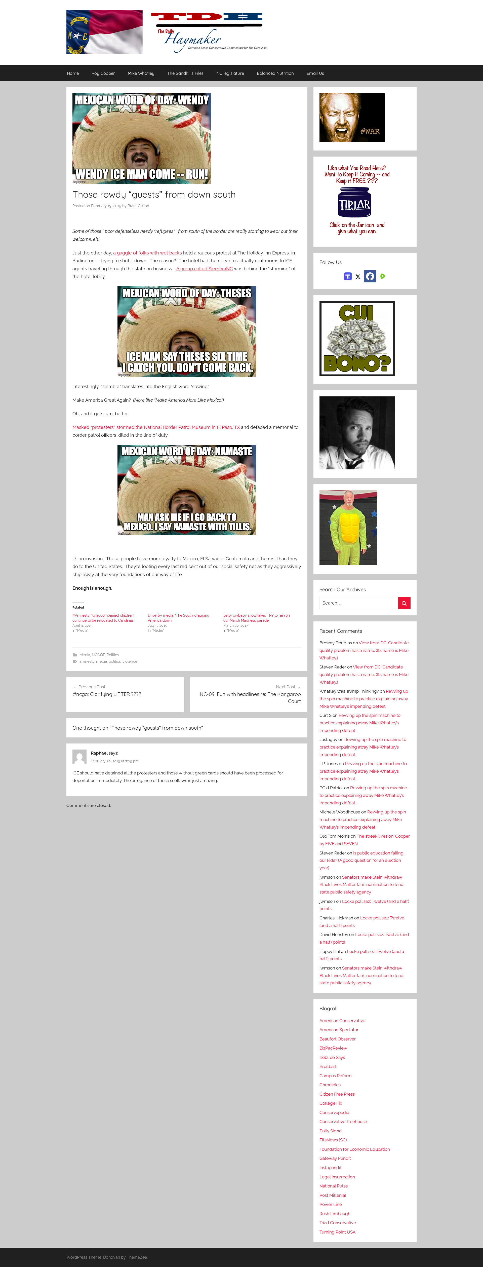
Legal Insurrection (337, 1176)
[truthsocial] (347, 275)
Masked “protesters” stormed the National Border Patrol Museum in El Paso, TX (156, 427)
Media (84, 655)
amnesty (86, 661)
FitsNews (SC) (333, 1139)
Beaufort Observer (337, 1038)
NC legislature (230, 73)
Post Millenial (332, 1195)
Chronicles (330, 1084)
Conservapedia (334, 1112)
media (101, 661)
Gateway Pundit (335, 1158)
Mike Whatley (141, 73)
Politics (113, 655)
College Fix (330, 1103)
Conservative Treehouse (343, 1121)
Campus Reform (335, 1075)
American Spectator (338, 1029)
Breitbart (328, 1066)
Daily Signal (331, 1130)
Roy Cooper (103, 73)
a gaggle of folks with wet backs (147, 252)
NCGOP (98, 655)
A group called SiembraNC (204, 268)
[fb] (370, 276)
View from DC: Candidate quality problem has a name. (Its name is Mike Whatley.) (364, 650)
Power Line (330, 1204)
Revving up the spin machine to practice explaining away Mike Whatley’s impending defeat (363, 699)
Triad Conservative (337, 1222)
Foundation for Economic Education (354, 1149)
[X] (358, 275)
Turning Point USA (337, 1232)
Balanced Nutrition (275, 73)
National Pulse (333, 1185)
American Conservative (342, 1020)
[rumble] (382, 275)
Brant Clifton (138, 206)
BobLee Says (332, 1057)
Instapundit (330, 1167)
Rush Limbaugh (334, 1213)
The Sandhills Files (185, 73)
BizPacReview (333, 1048)
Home (73, 73)
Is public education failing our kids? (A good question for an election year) (361, 860)
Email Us (315, 73)
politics (115, 661)
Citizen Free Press (337, 1094)
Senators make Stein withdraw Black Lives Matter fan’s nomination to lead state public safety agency (361, 885)
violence (130, 661)
